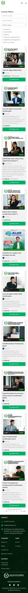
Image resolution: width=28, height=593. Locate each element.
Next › (24, 511)
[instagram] (14, 585)
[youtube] (18, 585)
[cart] (22, 3)
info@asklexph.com (10, 525)
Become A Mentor (7, 553)
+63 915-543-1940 (9, 521)
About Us (4, 542)
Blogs (3, 546)
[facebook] (10, 585)
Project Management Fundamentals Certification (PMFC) (12, 485)
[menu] (26, 3)
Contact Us (4, 550)
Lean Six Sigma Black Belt (11, 70)
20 (21, 511)
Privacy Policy (5, 568)
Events (17, 542)
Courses (17, 546)
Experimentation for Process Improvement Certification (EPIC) (12, 396)
